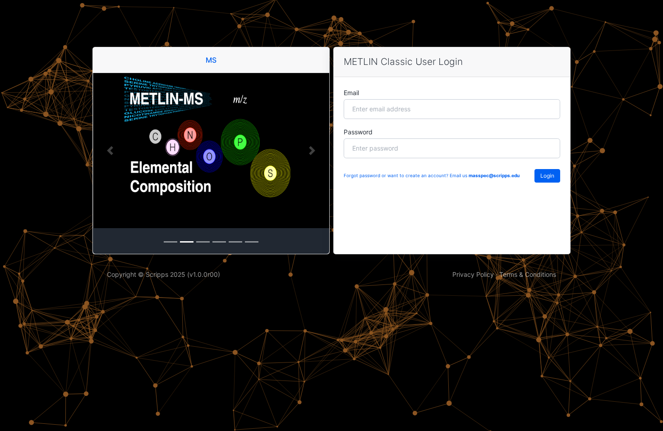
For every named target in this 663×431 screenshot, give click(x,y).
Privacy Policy (473, 274)
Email (351, 92)
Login (547, 175)
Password (358, 132)
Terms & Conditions (527, 274)
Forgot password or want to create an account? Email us (432, 175)
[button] (110, 150)
